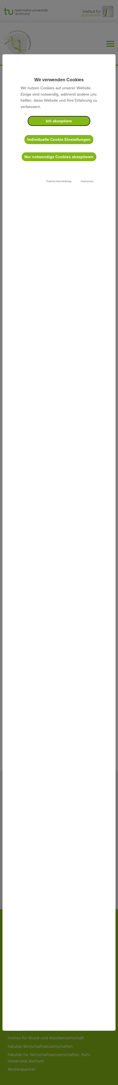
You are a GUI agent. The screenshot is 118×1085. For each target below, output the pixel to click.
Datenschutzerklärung (58, 181)
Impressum (87, 181)
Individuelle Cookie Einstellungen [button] (59, 139)
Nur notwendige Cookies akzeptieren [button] (59, 157)
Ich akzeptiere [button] (59, 121)
